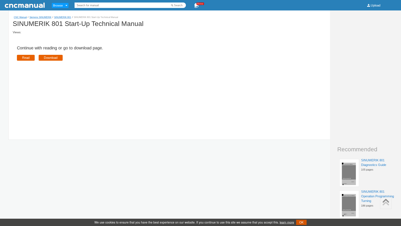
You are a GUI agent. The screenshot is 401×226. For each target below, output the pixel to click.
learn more (287, 222)
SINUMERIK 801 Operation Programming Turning (377, 196)
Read (25, 57)
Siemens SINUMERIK (40, 17)
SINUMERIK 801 (62, 17)
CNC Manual (20, 17)
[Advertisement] (52, 94)
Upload (375, 5)
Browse (58, 5)
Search (178, 5)
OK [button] (301, 222)
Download (50, 57)
